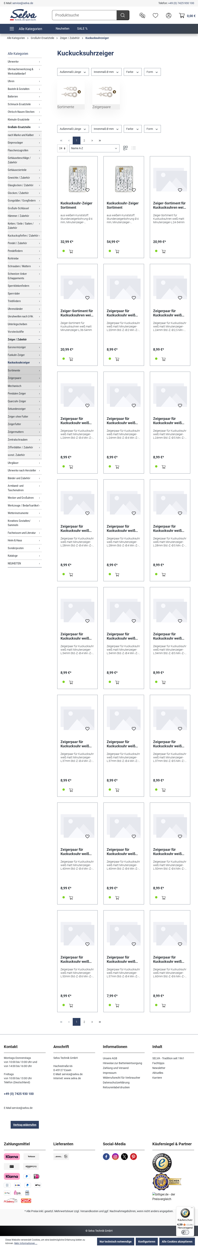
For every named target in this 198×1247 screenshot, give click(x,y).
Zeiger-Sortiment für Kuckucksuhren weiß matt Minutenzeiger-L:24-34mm (169, 205)
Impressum (109, 1072)
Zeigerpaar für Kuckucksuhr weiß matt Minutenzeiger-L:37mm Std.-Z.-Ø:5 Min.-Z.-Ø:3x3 (169, 744)
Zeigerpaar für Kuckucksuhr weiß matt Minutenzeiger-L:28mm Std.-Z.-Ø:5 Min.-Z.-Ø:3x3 (169, 528)
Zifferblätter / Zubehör (20, 447)
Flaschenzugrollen (18, 150)
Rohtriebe (13, 258)
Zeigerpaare (14, 378)
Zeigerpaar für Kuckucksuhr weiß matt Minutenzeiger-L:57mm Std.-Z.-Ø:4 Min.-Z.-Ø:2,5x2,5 (123, 959)
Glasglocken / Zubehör (20, 185)
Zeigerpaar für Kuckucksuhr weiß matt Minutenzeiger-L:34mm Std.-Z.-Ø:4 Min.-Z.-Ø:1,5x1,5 (77, 636)
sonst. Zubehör (16, 455)
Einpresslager (15, 142)
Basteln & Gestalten (18, 89)
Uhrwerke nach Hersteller (22, 470)
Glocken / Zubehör (18, 193)
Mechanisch (14, 386)
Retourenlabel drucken (116, 1087)
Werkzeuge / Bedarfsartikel (23, 505)
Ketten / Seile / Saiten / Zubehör (21, 226)
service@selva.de (22, 3)
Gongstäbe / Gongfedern (22, 200)
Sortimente (14, 370)
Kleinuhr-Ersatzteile (18, 119)
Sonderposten (16, 548)
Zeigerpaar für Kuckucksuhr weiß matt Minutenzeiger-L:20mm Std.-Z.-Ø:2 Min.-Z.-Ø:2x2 (123, 313)
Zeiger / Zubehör (17, 339)
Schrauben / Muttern (19, 266)
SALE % (82, 28)
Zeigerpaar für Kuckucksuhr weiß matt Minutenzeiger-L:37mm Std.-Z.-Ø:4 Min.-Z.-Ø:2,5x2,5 (123, 744)
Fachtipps (158, 1063)
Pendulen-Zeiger (17, 393)
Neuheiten (62, 28)
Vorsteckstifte (16, 331)
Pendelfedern (15, 251)
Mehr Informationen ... (25, 1243)
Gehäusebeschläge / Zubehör (19, 160)
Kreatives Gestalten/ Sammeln (19, 523)
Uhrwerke (13, 61)
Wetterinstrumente (18, 513)
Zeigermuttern (16, 432)
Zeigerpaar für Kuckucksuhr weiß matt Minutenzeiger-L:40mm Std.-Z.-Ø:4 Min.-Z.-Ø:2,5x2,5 (77, 851)
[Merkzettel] (154, 15)
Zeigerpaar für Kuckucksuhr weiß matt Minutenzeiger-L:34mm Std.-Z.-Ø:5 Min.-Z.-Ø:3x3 (169, 636)
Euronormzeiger (17, 347)
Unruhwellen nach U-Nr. (21, 316)
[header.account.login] (167, 15)
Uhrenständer (15, 309)
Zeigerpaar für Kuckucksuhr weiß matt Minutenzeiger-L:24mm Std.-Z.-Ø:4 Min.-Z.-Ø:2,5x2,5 (123, 421)
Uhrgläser (13, 463)
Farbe (130, 71)
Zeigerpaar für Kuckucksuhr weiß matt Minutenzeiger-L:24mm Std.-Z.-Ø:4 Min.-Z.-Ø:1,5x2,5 (77, 421)
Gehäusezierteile (17, 170)
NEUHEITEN (14, 563)
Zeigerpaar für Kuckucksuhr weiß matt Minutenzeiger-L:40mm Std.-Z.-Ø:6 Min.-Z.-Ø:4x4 (123, 851)
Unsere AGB (110, 1058)
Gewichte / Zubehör (19, 177)
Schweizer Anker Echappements (17, 276)
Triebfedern (14, 301)
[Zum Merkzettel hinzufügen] (87, 191)
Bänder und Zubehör (19, 478)
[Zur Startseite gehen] (23, 15)
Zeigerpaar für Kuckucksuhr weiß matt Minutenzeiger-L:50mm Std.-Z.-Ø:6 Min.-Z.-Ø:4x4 (77, 959)
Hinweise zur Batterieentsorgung (122, 1063)
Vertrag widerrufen (24, 1124)
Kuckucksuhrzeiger (19, 362)
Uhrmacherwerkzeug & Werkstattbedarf (20, 71)
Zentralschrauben (17, 439)
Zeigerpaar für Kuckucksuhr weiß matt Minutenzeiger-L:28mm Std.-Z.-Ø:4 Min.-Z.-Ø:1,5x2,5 (77, 528)
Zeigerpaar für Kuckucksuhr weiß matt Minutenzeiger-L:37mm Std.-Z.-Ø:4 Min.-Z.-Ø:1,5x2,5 (77, 744)
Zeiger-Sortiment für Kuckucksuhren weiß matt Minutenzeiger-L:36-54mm (77, 313)
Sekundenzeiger (17, 409)
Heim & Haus (15, 540)
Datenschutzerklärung (116, 1082)
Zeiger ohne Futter (18, 416)
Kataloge (13, 555)
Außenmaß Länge (71, 71)
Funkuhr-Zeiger (16, 355)
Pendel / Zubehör (17, 243)
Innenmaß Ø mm (104, 71)
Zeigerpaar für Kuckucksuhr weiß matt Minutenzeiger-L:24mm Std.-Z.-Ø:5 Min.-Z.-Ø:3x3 (169, 421)
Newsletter (158, 1068)
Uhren (11, 81)
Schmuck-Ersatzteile (19, 104)
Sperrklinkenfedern (18, 286)
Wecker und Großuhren (21, 497)
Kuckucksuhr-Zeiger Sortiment (76, 205)
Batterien (13, 96)
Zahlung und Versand (116, 1068)
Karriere (157, 1077)
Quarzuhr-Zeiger (17, 401)
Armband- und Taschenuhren (16, 488)
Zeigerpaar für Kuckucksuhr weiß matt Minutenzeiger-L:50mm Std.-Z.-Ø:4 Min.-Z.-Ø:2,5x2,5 (169, 851)
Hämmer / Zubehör (18, 216)
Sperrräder (14, 293)
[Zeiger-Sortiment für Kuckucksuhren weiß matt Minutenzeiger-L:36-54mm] (77, 286)
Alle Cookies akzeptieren (177, 1241)
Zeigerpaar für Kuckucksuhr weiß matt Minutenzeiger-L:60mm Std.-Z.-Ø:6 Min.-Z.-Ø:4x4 (169, 959)
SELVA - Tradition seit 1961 (168, 1058)
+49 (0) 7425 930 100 (181, 3)
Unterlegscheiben (17, 324)
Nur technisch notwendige (116, 1241)
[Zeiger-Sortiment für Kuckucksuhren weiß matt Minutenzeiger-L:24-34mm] (170, 178)
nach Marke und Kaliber (21, 135)
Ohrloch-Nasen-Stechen (21, 112)
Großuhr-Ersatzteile (19, 127)
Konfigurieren (146, 1241)
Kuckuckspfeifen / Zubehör (23, 235)
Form (150, 71)
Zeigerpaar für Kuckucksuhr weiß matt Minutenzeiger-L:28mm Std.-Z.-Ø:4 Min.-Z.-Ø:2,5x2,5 (123, 528)
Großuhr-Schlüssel (18, 208)
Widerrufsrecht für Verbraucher (121, 1077)
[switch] (185, 1232)
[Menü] (191, 1208)
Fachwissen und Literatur (22, 533)
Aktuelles (157, 1072)
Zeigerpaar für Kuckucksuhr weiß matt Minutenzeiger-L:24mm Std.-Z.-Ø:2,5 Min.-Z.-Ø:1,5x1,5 (170, 313)
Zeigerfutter (14, 424)
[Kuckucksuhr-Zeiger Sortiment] (77, 178)
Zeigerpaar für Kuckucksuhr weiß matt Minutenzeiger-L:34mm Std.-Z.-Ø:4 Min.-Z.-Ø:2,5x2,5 (123, 636)
